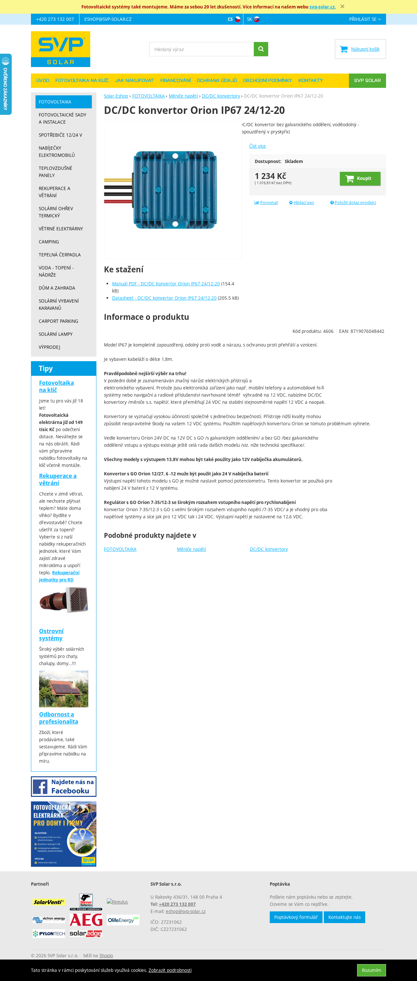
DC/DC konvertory (269, 549)
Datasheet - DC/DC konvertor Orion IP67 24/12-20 (164, 298)
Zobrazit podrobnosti (170, 970)
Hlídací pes (304, 202)
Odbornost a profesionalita (58, 718)
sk (249, 19)
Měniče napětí (191, 549)
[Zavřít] (342, 6)
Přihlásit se (363, 19)
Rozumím (371, 970)
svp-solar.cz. (322, 7)
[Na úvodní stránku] (63, 49)
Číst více (257, 146)
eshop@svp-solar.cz (108, 19)
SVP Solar (367, 80)
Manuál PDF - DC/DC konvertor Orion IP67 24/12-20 (166, 283)
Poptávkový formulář (296, 917)
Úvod (42, 80)
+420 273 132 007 (55, 19)
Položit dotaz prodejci (355, 202)
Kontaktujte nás (344, 917)
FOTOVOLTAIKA (120, 549)
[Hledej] (261, 49)
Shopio (106, 955)
